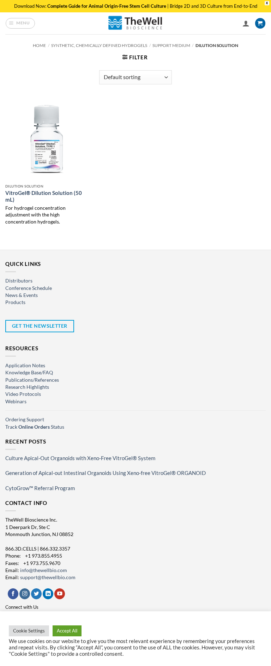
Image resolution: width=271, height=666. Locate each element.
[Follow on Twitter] (36, 593)
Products (15, 302)
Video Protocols (23, 394)
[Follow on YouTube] (59, 593)
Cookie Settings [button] (29, 631)
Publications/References (32, 380)
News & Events (21, 295)
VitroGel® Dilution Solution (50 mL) (43, 196)
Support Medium (171, 45)
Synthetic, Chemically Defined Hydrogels (99, 45)
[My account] (245, 23)
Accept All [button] (67, 631)
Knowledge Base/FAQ (29, 372)
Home (39, 45)
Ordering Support (24, 419)
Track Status (34, 427)
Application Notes (25, 365)
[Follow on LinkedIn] (48, 593)
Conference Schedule (28, 288)
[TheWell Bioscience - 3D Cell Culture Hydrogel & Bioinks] (135, 23)
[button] (20, 23)
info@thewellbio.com (43, 570)
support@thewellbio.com (48, 577)
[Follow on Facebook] (13, 593)
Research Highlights (27, 387)
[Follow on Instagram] (24, 593)
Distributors (18, 281)
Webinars (15, 401)
